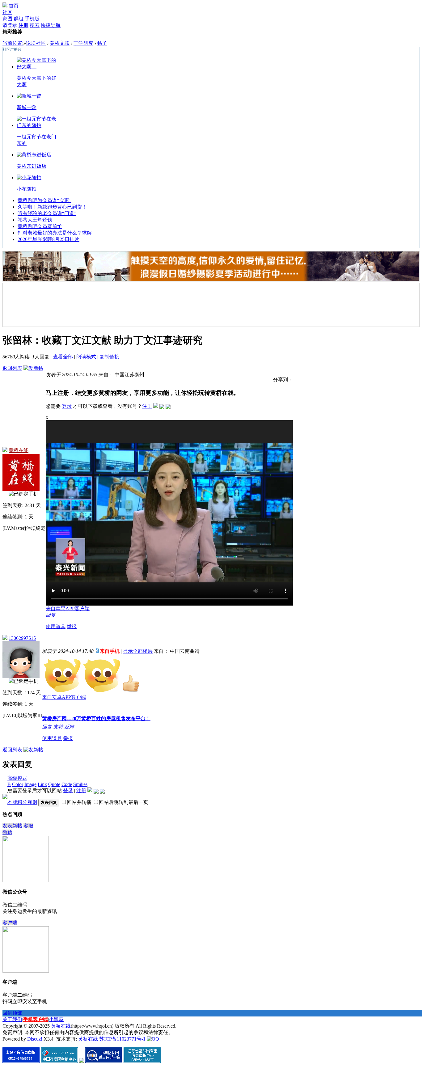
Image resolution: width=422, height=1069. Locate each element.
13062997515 (22, 638)
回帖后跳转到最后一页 (123, 802)
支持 (58, 726)
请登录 (9, 25)
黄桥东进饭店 (31, 166)
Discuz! (34, 1039)
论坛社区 (36, 43)
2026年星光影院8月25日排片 (48, 239)
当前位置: (12, 43)
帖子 (102, 43)
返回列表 (12, 368)
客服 (28, 825)
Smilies (80, 784)
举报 (72, 626)
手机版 (32, 18)
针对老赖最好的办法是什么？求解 (55, 232)
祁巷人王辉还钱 (35, 219)
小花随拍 (26, 189)
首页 (14, 5)
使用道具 (55, 626)
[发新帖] (33, 368)
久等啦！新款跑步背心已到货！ (52, 206)
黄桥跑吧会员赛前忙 (40, 226)
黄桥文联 (60, 43)
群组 (18, 18)
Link (42, 784)
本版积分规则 (22, 802)
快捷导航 (51, 25)
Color (17, 784)
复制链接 (109, 356)
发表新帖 (12, 825)
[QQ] (153, 1039)
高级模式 (17, 778)
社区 (7, 12)
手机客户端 (35, 1019)
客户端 (9, 922)
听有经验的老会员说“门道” (47, 213)
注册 (23, 25)
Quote (54, 784)
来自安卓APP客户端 (64, 697)
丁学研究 (83, 43)
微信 (7, 832)
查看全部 (63, 356)
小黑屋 (56, 1019)
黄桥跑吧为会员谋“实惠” (44, 200)
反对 (69, 726)
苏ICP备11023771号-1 (122, 1039)
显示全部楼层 (138, 651)
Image (30, 784)
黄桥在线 (18, 450)
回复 (51, 615)
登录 (67, 406)
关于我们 (12, 1019)
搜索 (35, 25)
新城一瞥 (26, 107)
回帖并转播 (79, 802)
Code (66, 784)
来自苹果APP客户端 (68, 608)
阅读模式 (86, 356)
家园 (7, 18)
